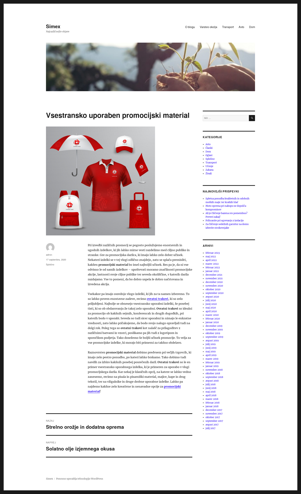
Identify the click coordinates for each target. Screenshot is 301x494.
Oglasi (209, 155)
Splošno (50, 264)
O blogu (190, 27)
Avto (241, 27)
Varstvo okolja (208, 27)
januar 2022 (212, 271)
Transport (228, 27)
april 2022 (211, 260)
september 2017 (214, 421)
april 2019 (211, 355)
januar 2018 (212, 406)
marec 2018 (212, 399)
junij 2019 (211, 347)
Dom (252, 27)
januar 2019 (212, 366)
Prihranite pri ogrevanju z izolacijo (225, 220)
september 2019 (214, 336)
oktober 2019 (213, 333)
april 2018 (211, 395)
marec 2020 (212, 315)
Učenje (209, 166)
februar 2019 (213, 362)
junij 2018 (211, 388)
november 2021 (214, 278)
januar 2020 (212, 322)
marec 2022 (212, 263)
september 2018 (214, 377)
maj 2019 (211, 351)
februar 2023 (213, 252)
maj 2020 (211, 307)
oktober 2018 (213, 373)
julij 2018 (210, 384)
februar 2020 (213, 318)
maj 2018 (210, 391)
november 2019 (214, 329)
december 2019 (214, 326)
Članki (209, 148)
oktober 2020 (213, 289)
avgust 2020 (212, 296)
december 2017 (214, 410)
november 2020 (214, 285)
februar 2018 (212, 402)
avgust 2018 (212, 380)
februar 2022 (213, 267)
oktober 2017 (213, 417)
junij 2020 (211, 304)
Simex (53, 26)
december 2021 (214, 274)
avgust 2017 (212, 424)
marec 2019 (212, 358)
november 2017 (214, 413)
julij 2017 (210, 428)
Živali (209, 173)
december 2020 (214, 282)
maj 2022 (211, 256)
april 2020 (211, 311)
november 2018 (214, 369)
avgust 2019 (212, 340)
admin (49, 254)
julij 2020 (211, 300)
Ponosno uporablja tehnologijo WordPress (79, 478)
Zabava (209, 169)
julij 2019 (211, 344)
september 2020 (214, 293)
